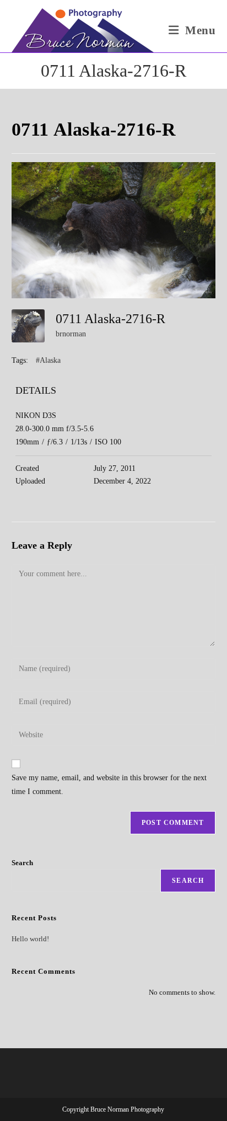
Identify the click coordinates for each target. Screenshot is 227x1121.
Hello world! (30, 939)
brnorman (71, 334)
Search (22, 863)
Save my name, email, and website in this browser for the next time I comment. (109, 785)
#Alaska (48, 360)
